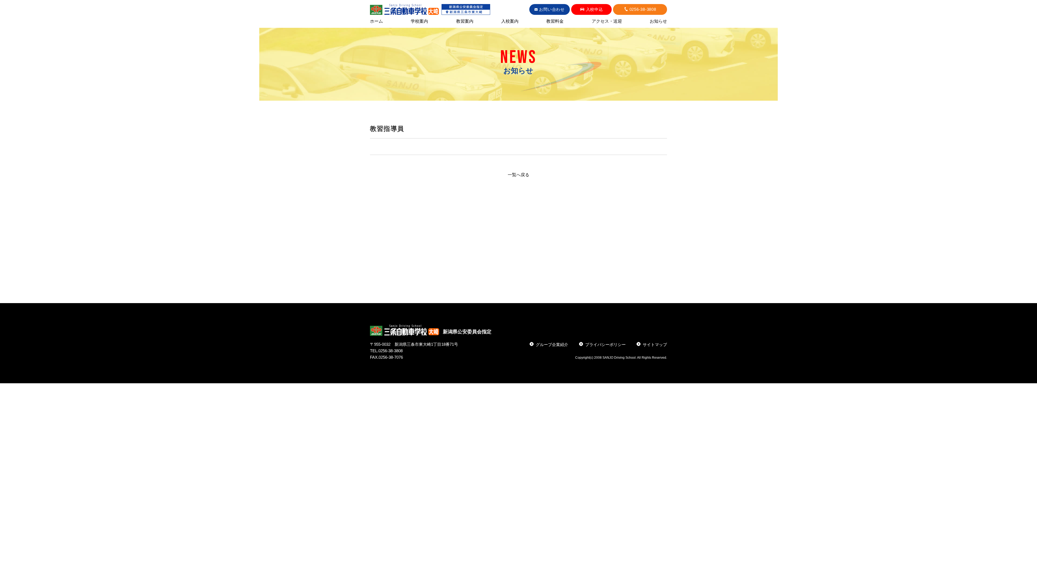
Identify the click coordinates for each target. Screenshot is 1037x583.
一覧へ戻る (518, 174)
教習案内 (464, 21)
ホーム (376, 21)
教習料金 (555, 21)
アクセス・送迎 (607, 21)
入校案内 (509, 21)
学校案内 (419, 21)
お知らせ (658, 21)
